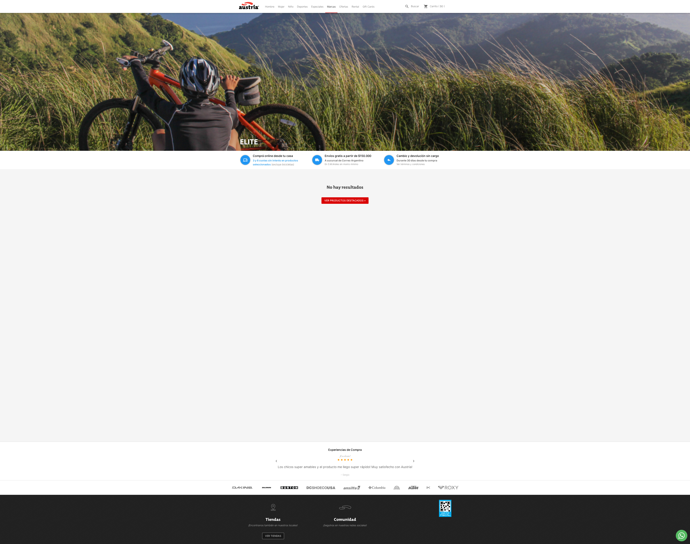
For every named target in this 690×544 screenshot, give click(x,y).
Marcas (331, 6)
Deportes (302, 6)
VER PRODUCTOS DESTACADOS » (345, 200)
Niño (290, 6)
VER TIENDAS (273, 535)
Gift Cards (368, 6)
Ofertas (343, 6)
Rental (355, 6)
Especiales (317, 6)
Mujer (281, 6)
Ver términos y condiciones (411, 164)
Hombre (269, 6)
